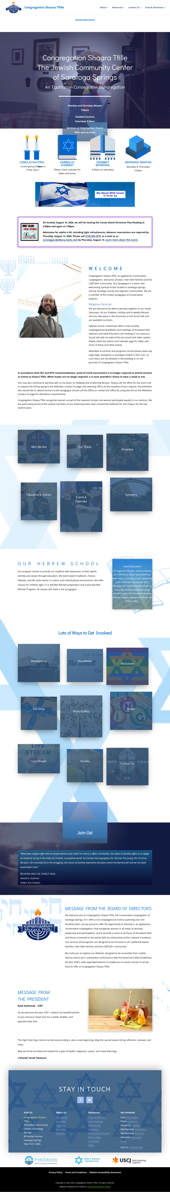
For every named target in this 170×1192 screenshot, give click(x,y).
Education (61, 1129)
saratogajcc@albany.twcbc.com (60, 239)
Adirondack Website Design (99, 1186)
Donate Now (132, 1117)
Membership (94, 1125)
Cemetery (60, 1133)
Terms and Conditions (76, 1173)
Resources (117, 8)
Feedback (136, 1125)
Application (140, 1129)
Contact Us (134, 8)
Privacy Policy (55, 1173)
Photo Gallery (94, 1137)
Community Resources (99, 1133)
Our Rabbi (61, 1121)
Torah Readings (95, 1121)
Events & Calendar (97, 1117)
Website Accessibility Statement (105, 1173)
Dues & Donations (154, 8)
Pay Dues (139, 1133)
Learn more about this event (121, 239)
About (103, 8)
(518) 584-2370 (93, 236)
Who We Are (62, 1117)
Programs (60, 1125)
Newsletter (93, 1129)
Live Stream (93, 1141)
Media (91, 1145)
